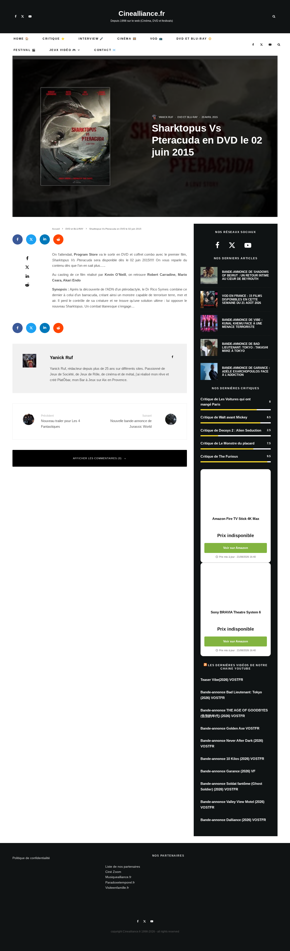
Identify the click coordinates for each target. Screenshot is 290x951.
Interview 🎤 (91, 38)
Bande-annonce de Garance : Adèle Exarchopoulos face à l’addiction (246, 371)
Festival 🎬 (25, 50)
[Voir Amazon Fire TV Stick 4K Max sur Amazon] (235, 493)
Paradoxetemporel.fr (120, 882)
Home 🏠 (21, 38)
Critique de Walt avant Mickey (224, 417)
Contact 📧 (105, 50)
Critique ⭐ (54, 38)
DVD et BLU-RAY (187, 117)
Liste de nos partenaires (122, 866)
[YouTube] (30, 16)
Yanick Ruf (166, 117)
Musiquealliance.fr (118, 877)
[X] (22, 16)
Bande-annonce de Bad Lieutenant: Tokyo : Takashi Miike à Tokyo (245, 347)
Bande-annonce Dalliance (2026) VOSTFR (233, 820)
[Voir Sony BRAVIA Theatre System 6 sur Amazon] (235, 586)
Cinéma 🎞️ (127, 38)
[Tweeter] (31, 239)
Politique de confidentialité (31, 858)
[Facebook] (15, 16)
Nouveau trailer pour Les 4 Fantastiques (60, 421)
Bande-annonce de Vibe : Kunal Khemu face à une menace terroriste (242, 323)
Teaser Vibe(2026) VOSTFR (222, 680)
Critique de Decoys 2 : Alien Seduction (231, 430)
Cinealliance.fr (141, 13)
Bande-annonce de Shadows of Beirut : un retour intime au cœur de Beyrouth (245, 275)
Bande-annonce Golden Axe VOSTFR (230, 728)
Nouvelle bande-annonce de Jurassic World (131, 421)
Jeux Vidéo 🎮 (62, 50)
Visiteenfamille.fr (117, 887)
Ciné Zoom (113, 872)
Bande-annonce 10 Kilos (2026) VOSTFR (232, 759)
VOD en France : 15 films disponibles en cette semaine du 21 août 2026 (242, 299)
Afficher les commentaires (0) (97, 458)
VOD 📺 (156, 38)
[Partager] (17, 239)
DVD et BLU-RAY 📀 (194, 38)
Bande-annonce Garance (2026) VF (228, 771)
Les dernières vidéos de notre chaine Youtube (237, 667)
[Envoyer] (58, 239)
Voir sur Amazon (235, 548)
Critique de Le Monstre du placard (227, 443)
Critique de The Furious (219, 456)
